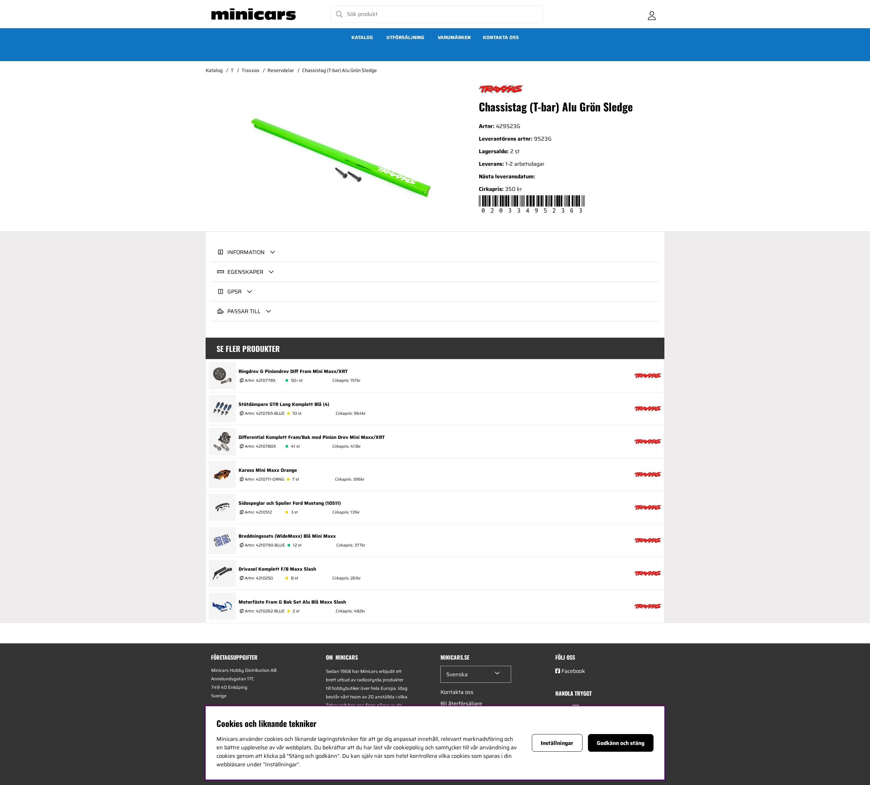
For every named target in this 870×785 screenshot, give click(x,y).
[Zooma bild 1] (339, 158)
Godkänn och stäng (620, 743)
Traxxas (250, 70)
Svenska (457, 674)
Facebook (573, 671)
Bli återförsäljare (461, 703)
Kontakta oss (501, 37)
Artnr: (260, 380)
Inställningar (557, 743)
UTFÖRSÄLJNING (405, 37)
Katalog (362, 37)
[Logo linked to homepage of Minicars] (253, 14)
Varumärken (454, 37)
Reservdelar (280, 70)
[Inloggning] (652, 14)
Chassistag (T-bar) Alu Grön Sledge (339, 70)
